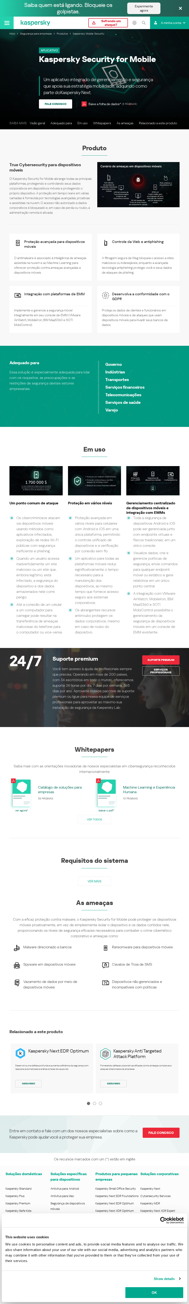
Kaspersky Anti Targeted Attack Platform (137, 1053)
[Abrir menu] (7, 23)
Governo (113, 364)
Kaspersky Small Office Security (115, 1188)
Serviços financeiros (125, 387)
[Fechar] (180, 9)
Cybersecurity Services (155, 1196)
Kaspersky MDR (150, 1203)
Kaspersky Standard (19, 1188)
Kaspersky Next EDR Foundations (117, 1196)
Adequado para (61, 123)
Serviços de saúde (123, 402)
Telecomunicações (123, 394)
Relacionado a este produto (158, 123)
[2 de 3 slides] (94, 1103)
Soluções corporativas (159, 1174)
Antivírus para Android (64, 1188)
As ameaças (125, 123)
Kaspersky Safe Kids (18, 1210)
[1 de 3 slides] (88, 1103)
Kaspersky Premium (18, 1203)
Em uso (82, 123)
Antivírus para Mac (62, 1196)
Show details (164, 1279)
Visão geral (37, 123)
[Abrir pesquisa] (143, 22)
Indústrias (115, 372)
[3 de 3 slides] (100, 1103)
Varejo (111, 410)
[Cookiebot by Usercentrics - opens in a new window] (163, 1220)
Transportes (117, 379)
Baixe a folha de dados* (113, 104)
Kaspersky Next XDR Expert (157, 1210)
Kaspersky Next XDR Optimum (114, 1210)
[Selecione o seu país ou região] (134, 22)
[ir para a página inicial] (35, 23)
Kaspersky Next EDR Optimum (58, 1051)
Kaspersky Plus (15, 1196)
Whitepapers (102, 123)
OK (154, 1293)
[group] (51, 795)
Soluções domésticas (24, 1174)
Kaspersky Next (150, 1188)
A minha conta (171, 23)
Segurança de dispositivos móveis (67, 1206)
